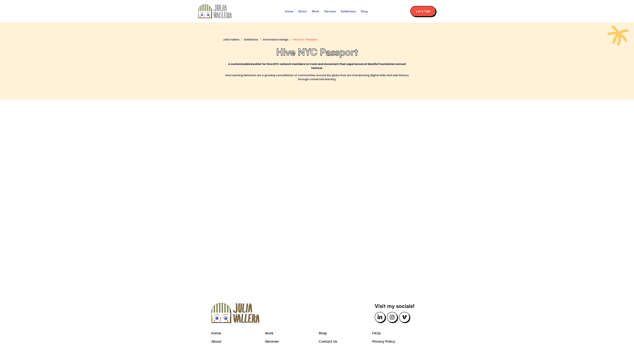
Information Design (275, 39)
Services (330, 11)
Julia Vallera (231, 39)
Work (315, 11)
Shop (364, 11)
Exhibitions (348, 11)
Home (289, 11)
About (302, 11)
